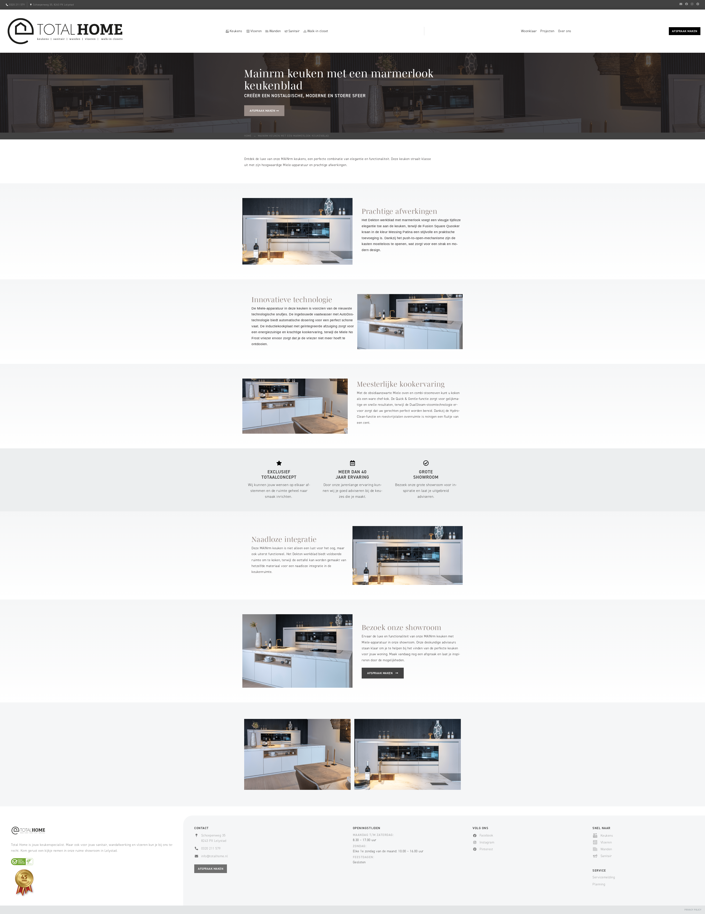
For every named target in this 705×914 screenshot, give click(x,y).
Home (248, 136)
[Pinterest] (697, 4)
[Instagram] (692, 4)
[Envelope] (681, 4)
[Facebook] (686, 4)
